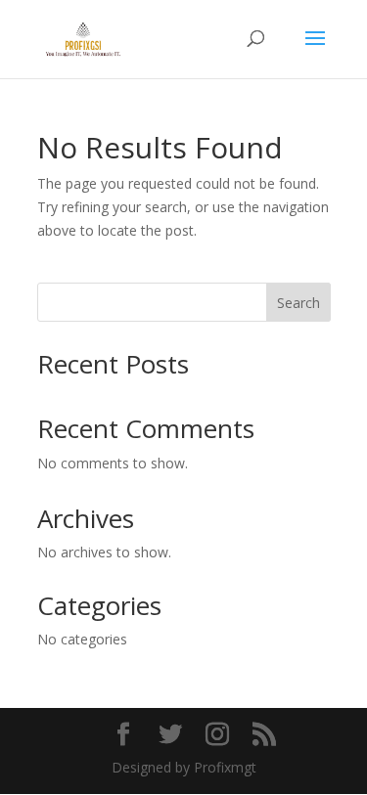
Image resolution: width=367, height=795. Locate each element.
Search (298, 302)
